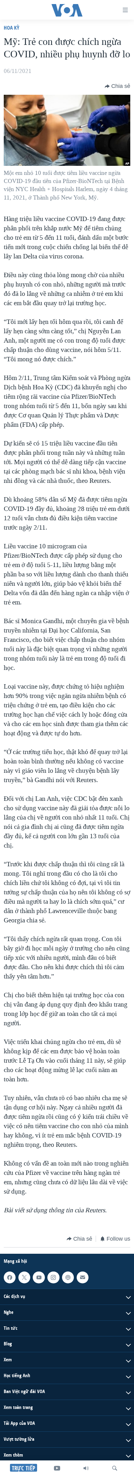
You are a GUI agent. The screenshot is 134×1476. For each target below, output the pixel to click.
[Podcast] (68, 1277)
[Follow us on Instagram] (53, 1277)
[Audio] (86, 1468)
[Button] (117, 86)
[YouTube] (57, 1468)
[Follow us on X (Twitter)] (24, 1277)
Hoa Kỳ (11, 27)
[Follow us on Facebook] (10, 1277)
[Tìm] (114, 1468)
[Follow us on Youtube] (39, 1277)
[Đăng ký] (83, 1277)
